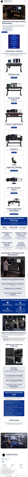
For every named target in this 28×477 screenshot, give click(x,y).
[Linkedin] (3, 462)
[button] (25, 1)
